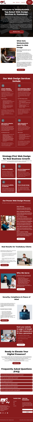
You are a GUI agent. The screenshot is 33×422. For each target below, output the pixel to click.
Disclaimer (15, 401)
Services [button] (17, 2)
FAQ (14, 404)
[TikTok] (5, 413)
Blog (14, 402)
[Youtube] (7, 413)
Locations (14, 405)
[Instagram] (3, 413)
